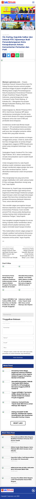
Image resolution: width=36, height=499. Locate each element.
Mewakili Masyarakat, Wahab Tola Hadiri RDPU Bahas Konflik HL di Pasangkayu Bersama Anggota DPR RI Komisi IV (22, 385)
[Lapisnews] (8, 2)
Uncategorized (13, 52)
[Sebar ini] (4, 55)
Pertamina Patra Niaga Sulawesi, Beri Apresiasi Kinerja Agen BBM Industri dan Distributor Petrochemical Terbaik (9, 252)
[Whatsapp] (17, 55)
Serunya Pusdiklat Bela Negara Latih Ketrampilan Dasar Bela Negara (22, 479)
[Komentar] (22, 55)
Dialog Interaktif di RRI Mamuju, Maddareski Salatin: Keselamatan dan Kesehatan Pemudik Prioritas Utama (22, 414)
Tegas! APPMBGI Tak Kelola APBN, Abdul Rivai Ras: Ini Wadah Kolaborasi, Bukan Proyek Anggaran (9, 302)
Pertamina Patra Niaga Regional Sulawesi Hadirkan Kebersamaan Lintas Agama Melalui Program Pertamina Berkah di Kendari (9, 281)
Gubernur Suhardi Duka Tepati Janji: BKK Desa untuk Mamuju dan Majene (22, 403)
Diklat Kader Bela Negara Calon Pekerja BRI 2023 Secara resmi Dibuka (22, 448)
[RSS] (33, 491)
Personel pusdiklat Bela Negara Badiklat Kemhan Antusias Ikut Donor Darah (22, 438)
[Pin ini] (13, 55)
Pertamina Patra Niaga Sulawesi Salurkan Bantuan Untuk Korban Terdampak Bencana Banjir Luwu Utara (27, 252)
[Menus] (33, 2)
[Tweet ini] (9, 55)
